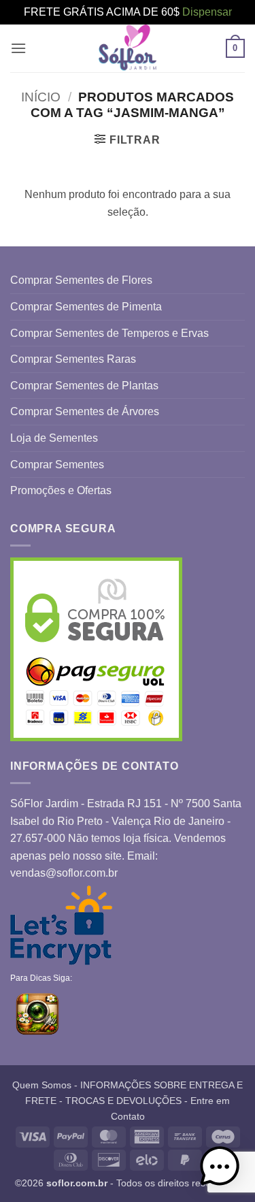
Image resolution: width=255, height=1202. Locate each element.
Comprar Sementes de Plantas (84, 385)
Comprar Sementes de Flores (81, 280)
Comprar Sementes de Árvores (84, 411)
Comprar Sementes (57, 464)
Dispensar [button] (207, 12)
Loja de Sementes (54, 438)
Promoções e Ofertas (61, 490)
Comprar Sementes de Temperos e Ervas (109, 333)
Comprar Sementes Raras (73, 359)
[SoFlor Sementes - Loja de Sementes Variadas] (127, 48)
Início (41, 97)
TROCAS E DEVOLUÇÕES (123, 1100)
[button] (18, 48)
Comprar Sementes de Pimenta (86, 306)
